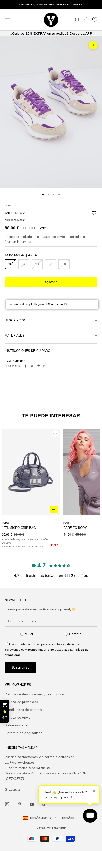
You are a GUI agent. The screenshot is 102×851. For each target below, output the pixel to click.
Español (68, 818)
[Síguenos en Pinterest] (19, 804)
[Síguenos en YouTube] (31, 804)
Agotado (51, 282)
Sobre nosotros (17, 725)
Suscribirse (20, 667)
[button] (4, 711)
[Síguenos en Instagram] (7, 804)
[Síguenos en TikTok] (44, 804)
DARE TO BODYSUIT (77, 528)
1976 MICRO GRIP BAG (19, 528)
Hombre (75, 634)
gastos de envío (53, 236)
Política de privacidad (21, 702)
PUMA (8, 205)
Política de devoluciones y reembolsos (35, 694)
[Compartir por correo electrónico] (45, 366)
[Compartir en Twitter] (32, 366)
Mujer (29, 634)
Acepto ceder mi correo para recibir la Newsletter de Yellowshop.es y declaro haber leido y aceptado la (46, 650)
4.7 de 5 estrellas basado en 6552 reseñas (51, 576)
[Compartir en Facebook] (25, 366)
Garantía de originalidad (24, 733)
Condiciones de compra (23, 709)
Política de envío (18, 717)
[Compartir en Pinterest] (39, 366)
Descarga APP (81, 33)
